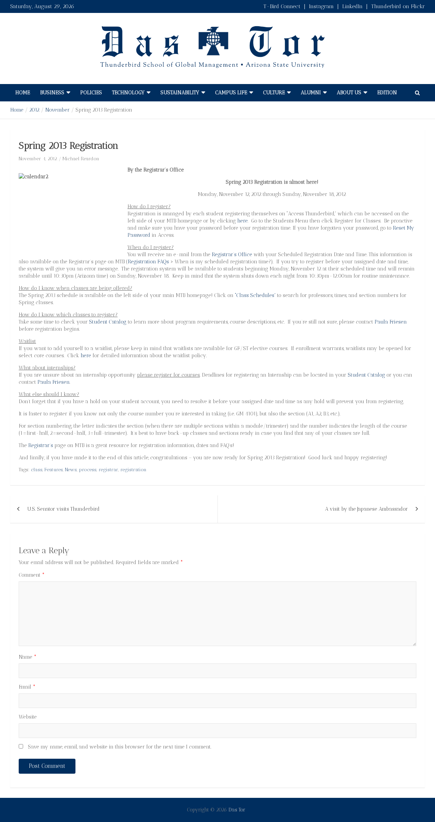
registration (133, 470)
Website (28, 717)
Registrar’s (40, 445)
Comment (32, 575)
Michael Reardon (81, 159)
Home (22, 92)
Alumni (311, 92)
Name (28, 657)
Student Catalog (107, 322)
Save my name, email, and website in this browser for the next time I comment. (119, 747)
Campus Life (231, 92)
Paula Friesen (391, 322)
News (71, 470)
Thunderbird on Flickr (398, 6)
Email (27, 687)
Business (52, 92)
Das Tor (236, 810)
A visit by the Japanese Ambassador (366, 509)
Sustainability (179, 92)
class (36, 470)
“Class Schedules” (256, 295)
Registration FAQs (148, 262)
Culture (274, 92)
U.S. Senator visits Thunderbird (63, 509)
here (242, 221)
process (88, 470)
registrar (108, 470)
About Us (349, 92)
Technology (128, 92)
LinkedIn (352, 6)
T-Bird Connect (281, 6)
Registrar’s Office (232, 254)
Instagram (321, 6)
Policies (91, 92)
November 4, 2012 (38, 159)
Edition (387, 92)
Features (54, 470)
